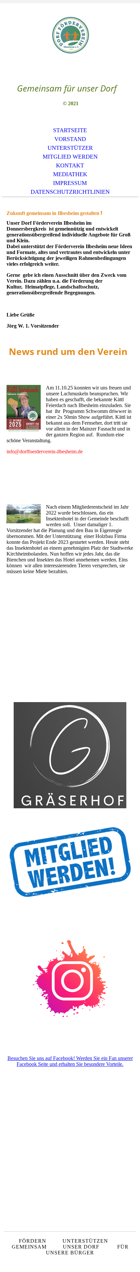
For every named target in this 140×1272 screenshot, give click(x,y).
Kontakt (70, 165)
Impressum (70, 183)
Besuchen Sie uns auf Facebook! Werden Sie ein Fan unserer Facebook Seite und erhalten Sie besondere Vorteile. (70, 1061)
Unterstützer (70, 148)
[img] (70, 35)
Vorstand (70, 139)
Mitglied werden (70, 156)
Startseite (70, 130)
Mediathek (70, 174)
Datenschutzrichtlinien (70, 192)
